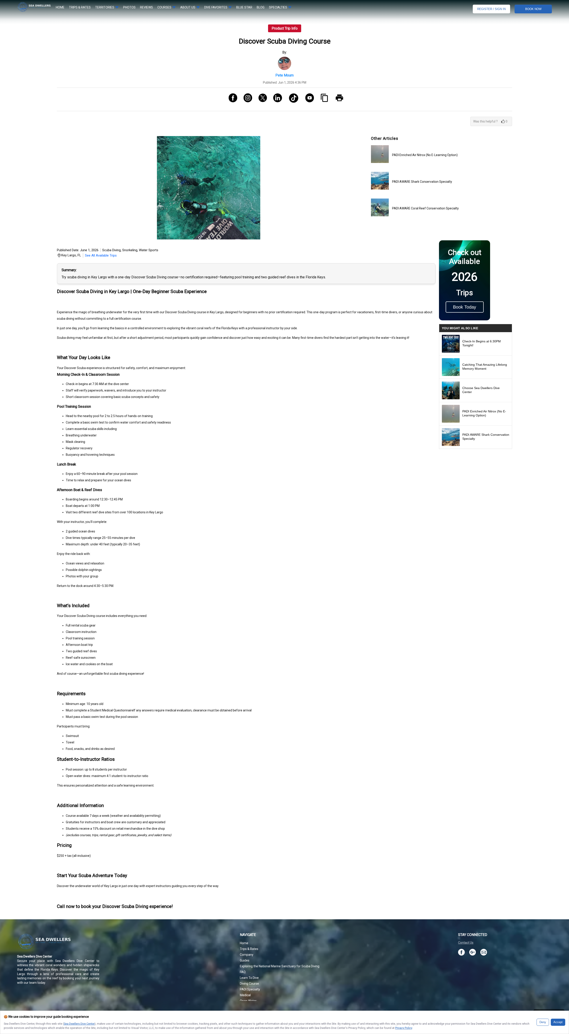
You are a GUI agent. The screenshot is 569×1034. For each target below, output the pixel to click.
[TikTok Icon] (292, 99)
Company (246, 954)
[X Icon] (261, 99)
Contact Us (465, 942)
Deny (542, 1022)
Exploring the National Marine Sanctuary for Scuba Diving (279, 966)
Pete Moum (284, 75)
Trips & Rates (249, 949)
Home (244, 943)
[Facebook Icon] (231, 99)
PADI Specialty (250, 989)
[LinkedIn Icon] (276, 99)
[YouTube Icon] (308, 99)
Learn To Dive (249, 978)
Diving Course (249, 983)
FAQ (243, 972)
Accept (558, 1022)
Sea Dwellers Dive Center (79, 1023)
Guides (244, 960)
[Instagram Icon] (246, 99)
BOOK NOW (533, 9)
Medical (245, 995)
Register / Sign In (491, 9)
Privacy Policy (403, 1028)
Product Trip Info (285, 28)
